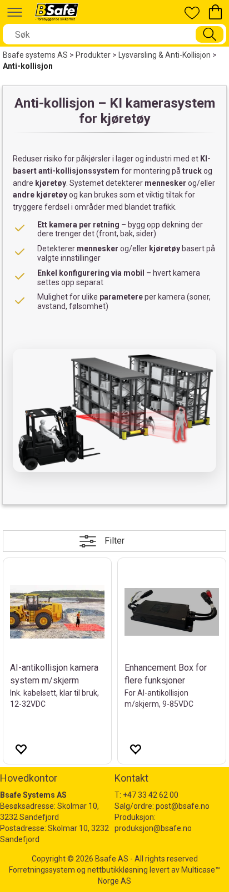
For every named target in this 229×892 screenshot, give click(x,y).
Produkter (93, 54)
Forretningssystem (42, 869)
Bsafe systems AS (35, 54)
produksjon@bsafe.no (153, 828)
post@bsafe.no (183, 806)
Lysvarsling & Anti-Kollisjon (164, 54)
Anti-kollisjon (28, 66)
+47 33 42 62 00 (150, 794)
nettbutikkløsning (117, 869)
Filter (114, 540)
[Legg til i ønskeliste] (20, 749)
